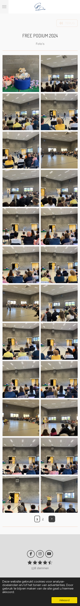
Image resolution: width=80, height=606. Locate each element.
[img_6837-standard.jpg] (59, 265)
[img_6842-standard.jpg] (21, 379)
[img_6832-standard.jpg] (21, 188)
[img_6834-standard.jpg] (21, 226)
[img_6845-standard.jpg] (59, 418)
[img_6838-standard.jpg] (21, 303)
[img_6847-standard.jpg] (21, 456)
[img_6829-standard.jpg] (59, 112)
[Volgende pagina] (52, 519)
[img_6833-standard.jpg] (59, 188)
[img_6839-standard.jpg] (59, 303)
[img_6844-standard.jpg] (21, 418)
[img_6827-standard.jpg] (59, 73)
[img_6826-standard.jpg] (21, 73)
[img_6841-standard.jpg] (59, 341)
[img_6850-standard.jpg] (59, 494)
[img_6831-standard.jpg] (59, 150)
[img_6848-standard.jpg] (59, 456)
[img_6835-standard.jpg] (59, 226)
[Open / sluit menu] (4, 7)
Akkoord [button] (64, 600)
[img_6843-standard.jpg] (59, 379)
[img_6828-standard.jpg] (21, 112)
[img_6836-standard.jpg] (21, 265)
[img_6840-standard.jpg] (21, 341)
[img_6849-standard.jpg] (21, 494)
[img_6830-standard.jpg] (21, 150)
